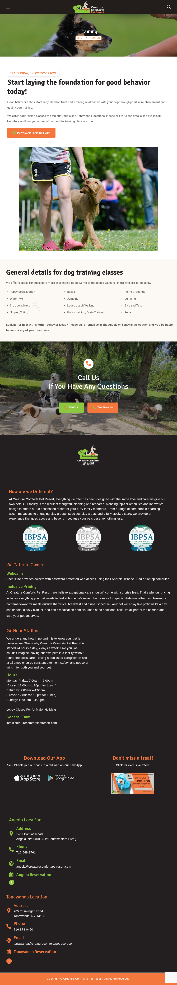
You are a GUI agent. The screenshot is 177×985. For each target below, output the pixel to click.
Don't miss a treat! (133, 758)
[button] (169, 7)
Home (80, 38)
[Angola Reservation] (11, 874)
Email (21, 860)
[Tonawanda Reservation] (8, 951)
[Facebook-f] (11, 882)
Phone (21, 846)
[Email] (11, 863)
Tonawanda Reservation (35, 951)
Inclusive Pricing (21, 586)
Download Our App (44, 758)
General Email (19, 717)
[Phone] (11, 849)
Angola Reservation (33, 874)
